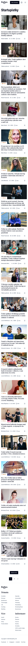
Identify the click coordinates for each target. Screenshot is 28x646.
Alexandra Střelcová (5, 263)
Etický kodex (18, 630)
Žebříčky (3, 609)
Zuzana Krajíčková (5, 538)
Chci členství (14, 2)
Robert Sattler (4, 38)
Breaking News (19, 606)
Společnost (4, 600)
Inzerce (17, 621)
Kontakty (17, 626)
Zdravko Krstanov (5, 348)
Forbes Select (4, 623)
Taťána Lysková (5, 66)
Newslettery (18, 604)
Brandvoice (18, 609)
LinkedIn (18, 642)
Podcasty (17, 602)
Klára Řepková (5, 403)
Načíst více (14, 572)
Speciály (17, 596)
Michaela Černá (5, 431)
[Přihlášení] (21, 2)
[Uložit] (25, 38)
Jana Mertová (4, 180)
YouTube (23, 642)
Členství (17, 619)
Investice (3, 596)
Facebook (3, 642)
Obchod (3, 619)
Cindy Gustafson (5, 563)
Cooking (3, 606)
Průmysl (3, 598)
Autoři (2, 617)
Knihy (2, 621)
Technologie (4, 602)
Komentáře (18, 598)
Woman (17, 600)
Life (2, 604)
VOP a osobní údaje (20, 628)
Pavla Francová (5, 97)
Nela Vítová (4, 125)
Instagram (11, 642)
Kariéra (17, 623)
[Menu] (25, 2)
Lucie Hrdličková (5, 320)
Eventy (17, 617)
